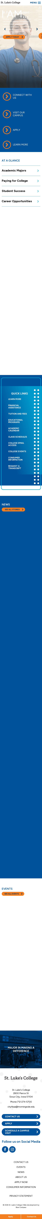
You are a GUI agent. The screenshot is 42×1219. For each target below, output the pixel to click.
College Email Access (16, 444)
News (21, 1172)
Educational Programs (15, 421)
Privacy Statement (21, 1196)
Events (21, 1167)
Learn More (14, 399)
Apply (8, 1123)
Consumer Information (15, 458)
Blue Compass (21, 1207)
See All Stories (12, 509)
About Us (21, 1177)
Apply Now (21, 1182)
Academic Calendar (13, 429)
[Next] (24, 868)
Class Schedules (17, 437)
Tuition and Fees (17, 414)
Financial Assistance (14, 406)
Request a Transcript (14, 467)
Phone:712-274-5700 (21, 1101)
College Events (17, 451)
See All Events (11, 894)
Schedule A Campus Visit (17, 1131)
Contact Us (12, 1116)
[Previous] (18, 868)
